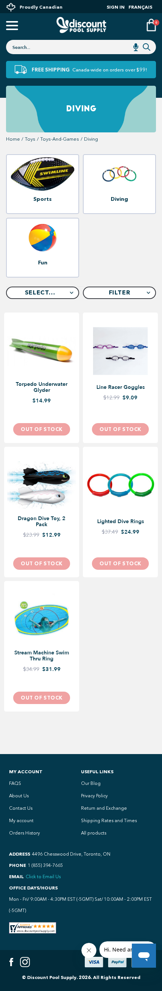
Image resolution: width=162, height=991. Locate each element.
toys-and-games (59, 139)
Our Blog (91, 783)
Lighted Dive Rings (120, 522)
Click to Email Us (43, 876)
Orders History (24, 833)
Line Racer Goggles (120, 387)
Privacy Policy (94, 795)
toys (30, 139)
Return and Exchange (104, 808)
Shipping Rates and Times (109, 820)
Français (140, 7)
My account (21, 820)
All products (93, 833)
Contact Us (20, 808)
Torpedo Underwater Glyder (41, 387)
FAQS (15, 783)
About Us (19, 795)
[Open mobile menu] (11, 26)
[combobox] (81, 47)
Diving (91, 139)
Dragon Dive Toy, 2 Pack (42, 522)
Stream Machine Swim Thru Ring (41, 656)
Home (13, 139)
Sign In (116, 7)
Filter (119, 292)
